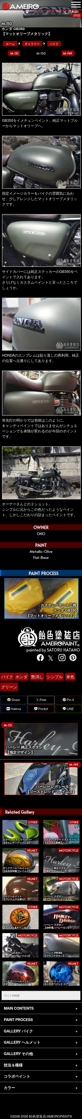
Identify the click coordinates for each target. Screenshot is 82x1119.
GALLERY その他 (18, 1053)
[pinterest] (71, 658)
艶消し (37, 676)
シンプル (55, 676)
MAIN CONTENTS (19, 1008)
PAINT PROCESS (18, 1019)
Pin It (70, 700)
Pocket (42, 709)
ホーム (10, 44)
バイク (54, 44)
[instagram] (60, 658)
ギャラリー (32, 44)
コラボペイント (17, 1076)
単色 (70, 676)
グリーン (9, 687)
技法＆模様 (13, 1065)
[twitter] (50, 658)
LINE (70, 709)
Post (42, 700)
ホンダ (21, 676)
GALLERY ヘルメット (22, 1042)
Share (15, 700)
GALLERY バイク (18, 1031)
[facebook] (39, 658)
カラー (9, 1087)
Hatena (15, 709)
